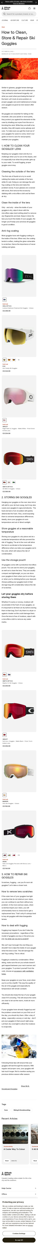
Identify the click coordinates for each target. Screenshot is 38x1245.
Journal (5, 20)
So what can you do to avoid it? (17, 939)
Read (7, 1161)
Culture (24, 20)
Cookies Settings (19, 1233)
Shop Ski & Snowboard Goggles (15, 1089)
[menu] (34, 8)
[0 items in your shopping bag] (29, 8)
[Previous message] (2, 2)
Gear (32, 20)
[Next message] (36, 2)
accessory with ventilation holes (18, 972)
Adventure (15, 20)
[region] (19, 1221)
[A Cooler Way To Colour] (15, 1144)
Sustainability (8, 1146)
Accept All (19, 1240)
